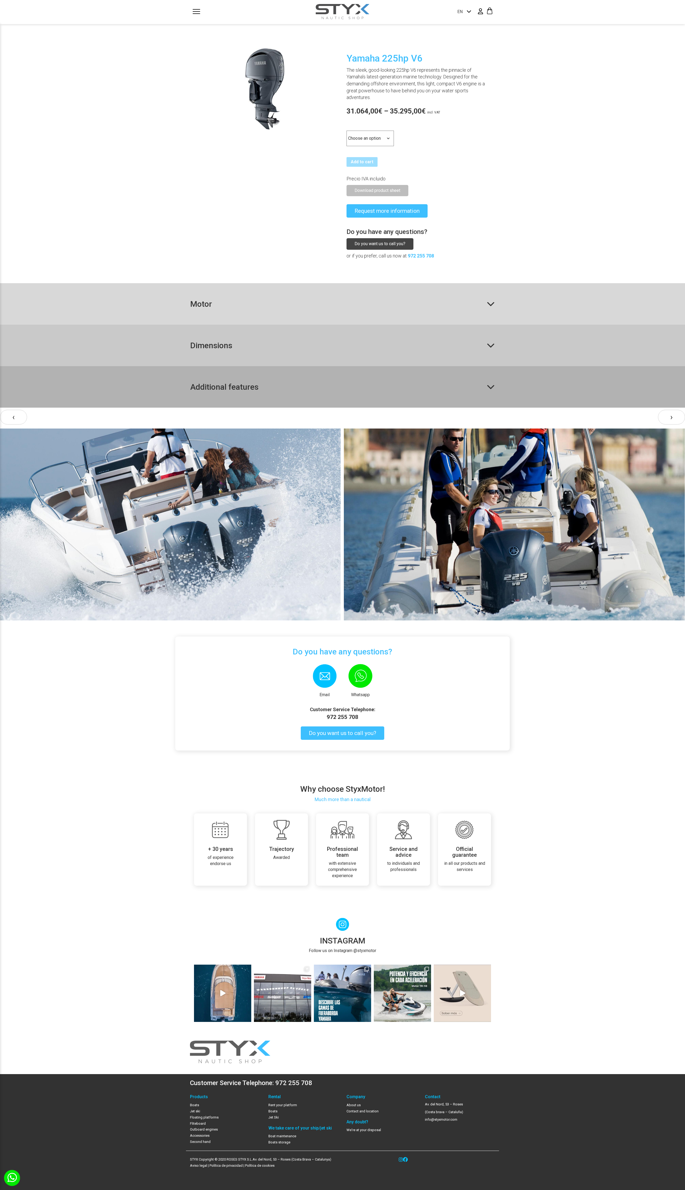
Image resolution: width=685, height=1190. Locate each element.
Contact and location (363, 1111)
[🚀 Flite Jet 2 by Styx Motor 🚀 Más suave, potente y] (462, 993)
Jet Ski (273, 1117)
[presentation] (13, 417)
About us (354, 1105)
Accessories (200, 1136)
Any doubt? (357, 1122)
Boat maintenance (282, 1136)
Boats (194, 1105)
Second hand (200, 1142)
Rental (274, 1096)
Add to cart (362, 161)
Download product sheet (377, 190)
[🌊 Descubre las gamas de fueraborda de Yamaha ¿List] (342, 993)
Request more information (387, 211)
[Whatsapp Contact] (12, 1178)
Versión (354, 126)
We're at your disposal (364, 1130)
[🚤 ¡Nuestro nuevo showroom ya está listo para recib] (282, 993)
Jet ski (195, 1111)
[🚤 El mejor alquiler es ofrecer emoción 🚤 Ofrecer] (402, 993)
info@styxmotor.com (441, 1119)
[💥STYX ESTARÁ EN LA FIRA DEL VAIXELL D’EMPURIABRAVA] (222, 993)
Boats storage (279, 1142)
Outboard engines (204, 1129)
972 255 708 (421, 256)
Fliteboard (198, 1123)
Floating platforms (204, 1117)
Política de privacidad (226, 1166)
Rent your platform (282, 1105)
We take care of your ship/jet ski (300, 1128)
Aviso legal (198, 1166)
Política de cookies (260, 1166)
